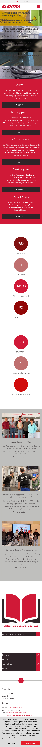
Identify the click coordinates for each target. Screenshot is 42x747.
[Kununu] (21, 713)
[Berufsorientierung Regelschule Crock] (21, 532)
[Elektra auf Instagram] (4, 713)
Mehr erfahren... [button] (14, 738)
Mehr (20, 105)
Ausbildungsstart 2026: (21, 442)
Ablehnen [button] (11, 743)
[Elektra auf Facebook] (8, 713)
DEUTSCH (17, 1)
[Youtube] (16, 713)
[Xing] (12, 713)
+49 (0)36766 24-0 (15, 699)
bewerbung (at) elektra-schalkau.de (19, 707)
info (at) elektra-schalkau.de (17, 704)
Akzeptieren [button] (30, 743)
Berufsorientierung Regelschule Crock (21, 550)
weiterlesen (21, 457)
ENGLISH (25, 1)
